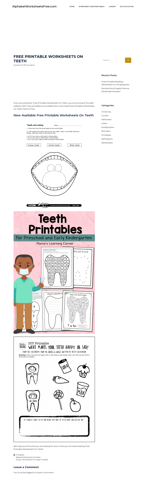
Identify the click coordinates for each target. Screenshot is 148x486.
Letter (104, 123)
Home (72, 7)
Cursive (112, 7)
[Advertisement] (74, 28)
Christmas (106, 112)
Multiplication (127, 7)
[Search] (128, 60)
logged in (30, 472)
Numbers (106, 131)
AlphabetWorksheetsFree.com (34, 6)
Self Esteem (107, 139)
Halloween (106, 119)
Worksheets (107, 143)
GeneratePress (95, 481)
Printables (20, 455)
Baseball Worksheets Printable (28, 457)
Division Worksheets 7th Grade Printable (32, 460)
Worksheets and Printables (91, 7)
